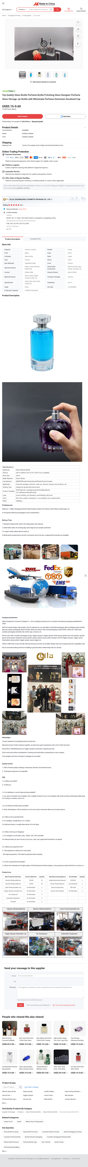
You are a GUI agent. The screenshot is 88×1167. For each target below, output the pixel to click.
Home (4, 15)
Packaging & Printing (14, 15)
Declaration (66, 1158)
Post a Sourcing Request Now (64, 1005)
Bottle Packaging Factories (73, 1132)
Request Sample (37, 121)
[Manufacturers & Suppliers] (44, 4)
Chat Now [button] (67, 116)
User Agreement (56, 1158)
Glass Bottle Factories (30, 1132)
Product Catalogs (32, 1087)
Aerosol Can (6, 1095)
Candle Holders (49, 1091)
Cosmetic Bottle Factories (50, 1132)
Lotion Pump (48, 1095)
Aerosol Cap (27, 1099)
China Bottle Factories (11, 1132)
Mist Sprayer (69, 1095)
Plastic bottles (28, 1091)
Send (20, 1005)
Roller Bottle (48, 1099)
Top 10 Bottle (45, 1142)
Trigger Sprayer (28, 1095)
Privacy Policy (76, 1158)
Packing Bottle (27, 15)
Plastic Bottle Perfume (11, 1142)
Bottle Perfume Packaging (33, 1137)
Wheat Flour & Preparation (34, 1121)
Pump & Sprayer (70, 1099)
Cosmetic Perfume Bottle (12, 1137)
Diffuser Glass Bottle (9, 1091)
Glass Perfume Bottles (72, 1091)
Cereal (19, 1121)
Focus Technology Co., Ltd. (30, 1158)
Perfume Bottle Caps (9, 1099)
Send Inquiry (22, 116)
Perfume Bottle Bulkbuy (12, 1147)
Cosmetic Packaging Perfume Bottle (59, 1137)
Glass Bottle (36, 15)
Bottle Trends (59, 1142)
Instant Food (8, 1121)
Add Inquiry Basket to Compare (44, 82)
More (4, 1151)
